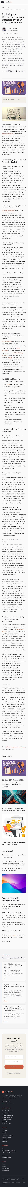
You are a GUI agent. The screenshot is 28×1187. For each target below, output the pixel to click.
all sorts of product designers (15, 747)
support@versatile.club (9, 1099)
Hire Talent (4, 1141)
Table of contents (12, 99)
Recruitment (5, 1139)
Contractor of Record (7, 1135)
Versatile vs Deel (6, 1113)
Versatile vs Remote (7, 1117)
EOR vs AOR (5, 1121)
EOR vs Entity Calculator (8, 1153)
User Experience (9, 210)
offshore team (13, 935)
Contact (4, 1166)
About (3, 1164)
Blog (8, 7)
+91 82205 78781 (6, 1101)
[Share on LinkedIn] (16, 71)
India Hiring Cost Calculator (9, 1150)
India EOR (4, 1130)
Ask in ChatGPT (10, 71)
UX (3, 210)
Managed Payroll (6, 1137)
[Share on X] (19, 71)
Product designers (8, 133)
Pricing (3, 1155)
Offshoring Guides (6, 1157)
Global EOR (4, 1133)
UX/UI (10, 357)
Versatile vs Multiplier (7, 1115)
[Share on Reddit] (22, 71)
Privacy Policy (5, 1170)
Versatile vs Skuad (6, 1119)
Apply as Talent (6, 1168)
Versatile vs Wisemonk (7, 1111)
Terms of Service (16, 1182)
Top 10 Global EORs (7, 1124)
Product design (7, 341)
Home (3, 7)
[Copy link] (25, 71)
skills (8, 384)
